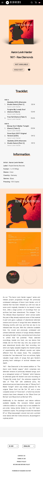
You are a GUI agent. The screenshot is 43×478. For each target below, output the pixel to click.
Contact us (21, 455)
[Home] (13, 3)
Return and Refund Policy (21, 464)
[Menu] (2, 2)
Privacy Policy (21, 461)
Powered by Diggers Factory (21, 470)
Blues (12, 178)
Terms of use (21, 458)
